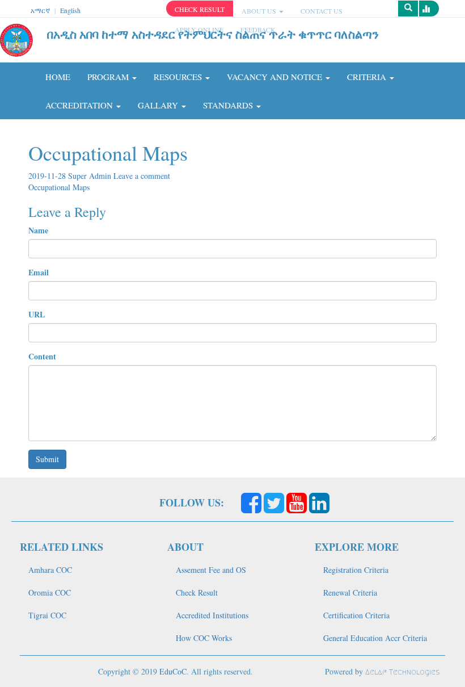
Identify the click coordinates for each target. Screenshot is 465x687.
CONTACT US (322, 10)
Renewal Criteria (350, 592)
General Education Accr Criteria (375, 637)
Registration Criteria (355, 569)
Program (109, 76)
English (70, 10)
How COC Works (204, 637)
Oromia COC (49, 592)
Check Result (197, 592)
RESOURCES (179, 76)
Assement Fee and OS (211, 569)
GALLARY (159, 105)
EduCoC (173, 671)
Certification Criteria (356, 615)
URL (36, 314)
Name (38, 230)
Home (57, 76)
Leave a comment (141, 175)
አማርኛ (40, 10)
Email (38, 272)
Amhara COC (50, 569)
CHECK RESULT (200, 9)
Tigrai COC (47, 615)
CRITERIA (367, 76)
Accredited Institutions (212, 615)
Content (42, 356)
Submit (47, 459)
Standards (229, 105)
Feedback (258, 29)
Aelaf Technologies (402, 672)
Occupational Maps (59, 187)
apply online (199, 29)
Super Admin (90, 175)
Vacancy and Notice (275, 76)
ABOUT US (260, 10)
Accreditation (80, 105)
